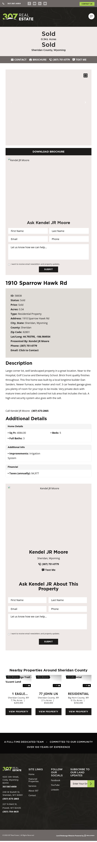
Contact (32, 795)
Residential (78, 694)
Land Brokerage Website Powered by (70, 836)
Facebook (55, 780)
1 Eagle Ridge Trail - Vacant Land (18, 694)
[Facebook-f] (29, 3)
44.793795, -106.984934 (36, 336)
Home (31, 774)
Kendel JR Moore (39, 341)
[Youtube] (34, 3)
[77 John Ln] (48, 681)
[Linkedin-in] (39, 3)
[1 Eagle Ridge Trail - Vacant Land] (18, 681)
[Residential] (78, 681)
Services (32, 786)
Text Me (50, 570)
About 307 (33, 791)
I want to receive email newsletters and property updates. (35, 264)
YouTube (55, 785)
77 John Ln (48, 694)
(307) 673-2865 (39, 410)
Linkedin (55, 790)
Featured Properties (34, 780)
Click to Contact (29, 350)
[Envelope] (45, 3)
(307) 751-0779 (28, 345)
